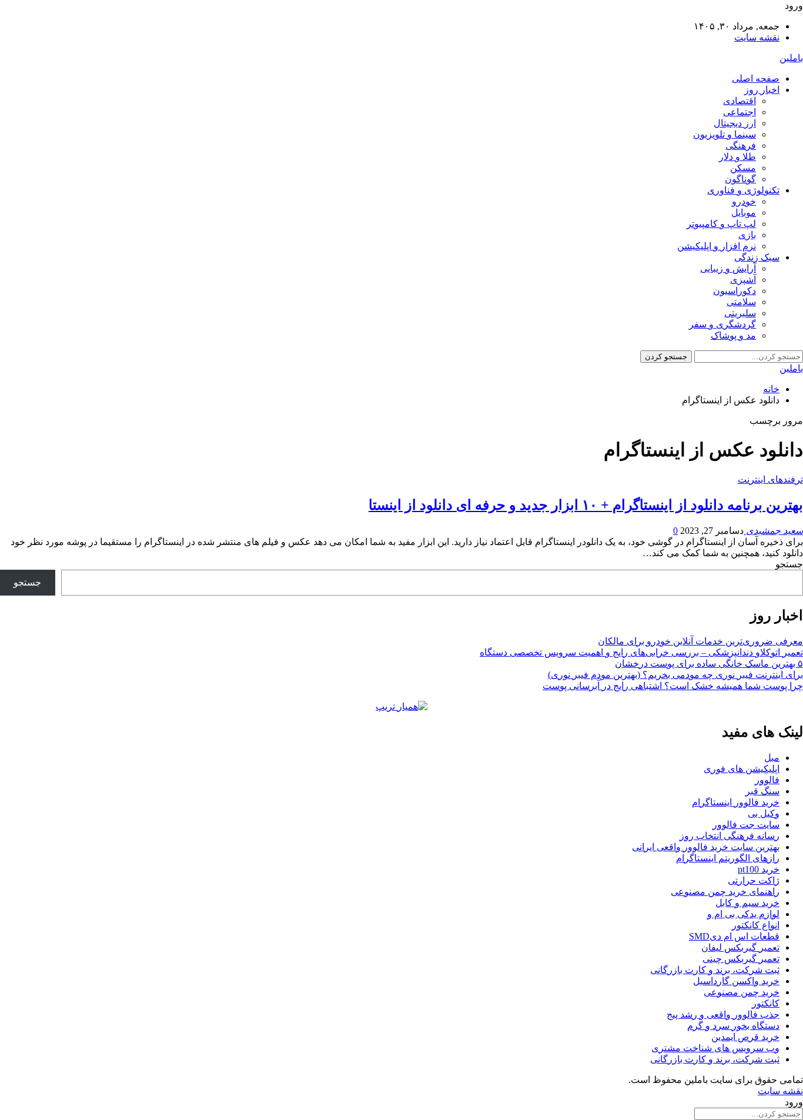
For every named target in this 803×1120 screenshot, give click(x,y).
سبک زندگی (756, 257)
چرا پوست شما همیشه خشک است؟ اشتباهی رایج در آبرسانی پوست (673, 686)
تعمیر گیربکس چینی (740, 959)
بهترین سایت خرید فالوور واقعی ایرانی (705, 847)
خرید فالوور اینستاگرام (735, 802)
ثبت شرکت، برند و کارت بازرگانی (714, 970)
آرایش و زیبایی (728, 268)
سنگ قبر (762, 791)
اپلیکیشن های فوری (741, 769)
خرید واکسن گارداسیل (736, 981)
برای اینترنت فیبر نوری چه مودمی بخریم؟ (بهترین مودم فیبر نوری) (675, 675)
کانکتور (765, 1003)
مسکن (743, 168)
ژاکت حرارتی (753, 880)
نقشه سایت (756, 37)
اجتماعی (739, 112)
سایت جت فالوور (745, 825)
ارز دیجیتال (735, 123)
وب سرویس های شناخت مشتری (715, 1048)
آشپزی (743, 280)
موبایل (743, 213)
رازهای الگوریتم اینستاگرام (727, 858)
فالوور (767, 780)
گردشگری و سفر (722, 324)
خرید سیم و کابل (747, 903)
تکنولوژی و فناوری (743, 190)
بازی (747, 235)
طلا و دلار (737, 157)
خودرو (744, 201)
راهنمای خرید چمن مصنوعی (725, 892)
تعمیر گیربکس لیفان (740, 947)
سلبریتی (740, 313)
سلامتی (741, 302)
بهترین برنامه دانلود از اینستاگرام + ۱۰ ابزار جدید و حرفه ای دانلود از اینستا (586, 505)
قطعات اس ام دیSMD (734, 936)
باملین (791, 58)
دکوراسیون (734, 291)
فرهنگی (740, 146)
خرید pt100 (758, 869)
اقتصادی (739, 101)
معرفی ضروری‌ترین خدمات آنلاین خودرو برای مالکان (700, 641)
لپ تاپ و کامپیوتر (721, 224)
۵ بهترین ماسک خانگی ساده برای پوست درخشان (709, 663)
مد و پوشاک (733, 335)
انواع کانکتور (755, 925)
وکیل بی (763, 813)
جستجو (789, 564)
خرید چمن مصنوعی (741, 992)
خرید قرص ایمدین (745, 1037)
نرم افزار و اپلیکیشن (716, 246)
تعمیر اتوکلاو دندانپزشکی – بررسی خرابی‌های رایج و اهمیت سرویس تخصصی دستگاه (641, 652)
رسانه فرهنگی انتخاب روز (729, 836)
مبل (771, 758)
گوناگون (740, 179)
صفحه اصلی (755, 78)
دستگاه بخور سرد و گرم (733, 1026)
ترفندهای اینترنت (770, 479)
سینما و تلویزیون (724, 134)
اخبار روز (761, 90)
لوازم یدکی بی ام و (743, 914)
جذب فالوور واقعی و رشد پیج (723, 1014)
